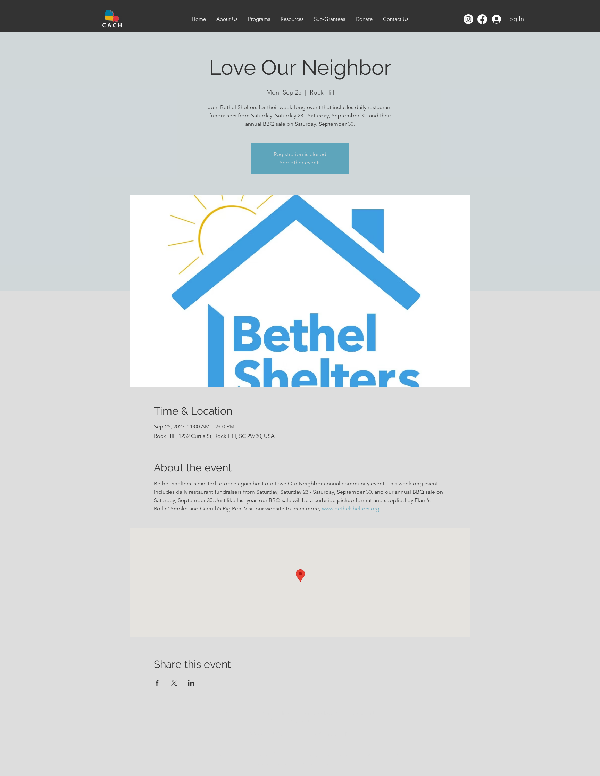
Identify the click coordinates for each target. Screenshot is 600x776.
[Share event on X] (174, 683)
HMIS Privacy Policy (330, 734)
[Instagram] (468, 19)
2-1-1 (373, 754)
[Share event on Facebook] (157, 683)
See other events (300, 162)
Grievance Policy (266, 734)
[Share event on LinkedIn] (191, 683)
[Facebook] (482, 19)
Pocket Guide (328, 763)
